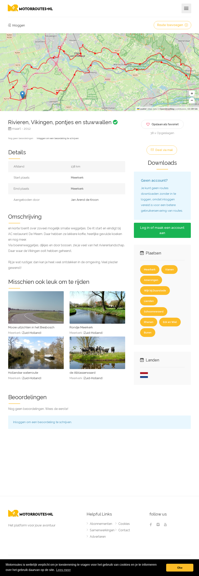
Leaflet (142, 108)
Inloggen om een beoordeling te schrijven (58, 138)
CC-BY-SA (192, 108)
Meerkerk (77, 177)
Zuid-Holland (31, 333)
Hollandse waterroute (23, 372)
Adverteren (98, 536)
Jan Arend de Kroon (85, 200)
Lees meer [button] (63, 570)
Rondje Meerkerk (81, 327)
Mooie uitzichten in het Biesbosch (31, 327)
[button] (22, 95)
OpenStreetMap (167, 108)
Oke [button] (179, 567)
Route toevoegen (170, 25)
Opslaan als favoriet (165, 124)
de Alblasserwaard (82, 372)
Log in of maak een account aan (162, 230)
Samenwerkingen (102, 530)
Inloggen (18, 25)
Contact (124, 530)
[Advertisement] (99, 467)
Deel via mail (163, 150)
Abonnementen (101, 524)
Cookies (124, 524)
